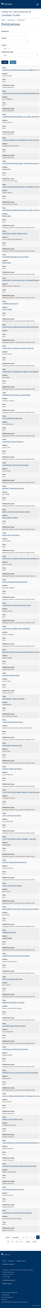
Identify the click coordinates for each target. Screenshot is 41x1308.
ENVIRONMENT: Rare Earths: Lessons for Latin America (20, 909)
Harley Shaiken (7, 309)
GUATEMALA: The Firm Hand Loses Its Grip (16, 605)
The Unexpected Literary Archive (13, 1189)
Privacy (3, 1299)
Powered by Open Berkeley (9, 1292)
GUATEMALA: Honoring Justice (12, 745)
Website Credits (7, 1283)
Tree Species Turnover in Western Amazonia (17, 1213)
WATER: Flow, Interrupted (10, 535)
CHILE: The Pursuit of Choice (11, 815)
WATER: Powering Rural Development (14, 582)
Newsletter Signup (8, 1264)
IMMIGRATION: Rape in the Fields (13, 1002)
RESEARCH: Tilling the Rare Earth (13, 488)
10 (8, 1241)
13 (22, 1241)
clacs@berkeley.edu (8, 1280)
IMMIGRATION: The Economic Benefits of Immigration (20, 1072)
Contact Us (11, 1261)
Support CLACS (21, 1261)
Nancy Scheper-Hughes (10, 517)
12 (17, 1241)
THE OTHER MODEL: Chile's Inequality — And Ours (19, 839)
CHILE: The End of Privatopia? (12, 886)
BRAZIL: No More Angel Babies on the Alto (16, 512)
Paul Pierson (6, 169)
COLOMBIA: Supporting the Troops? (14, 1026)
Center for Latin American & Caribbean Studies (16, 13)
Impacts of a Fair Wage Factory (12, 1119)
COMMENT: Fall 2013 (9, 932)
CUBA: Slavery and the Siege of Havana (15, 1049)
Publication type (7, 52)
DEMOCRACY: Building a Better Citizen (14, 233)
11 (13, 1241)
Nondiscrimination (7, 1297)
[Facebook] (3, 1257)
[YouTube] (10, 1257)
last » (35, 1241)
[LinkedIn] (7, 1257)
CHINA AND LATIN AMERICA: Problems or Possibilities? (20, 371)
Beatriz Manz (6, 216)
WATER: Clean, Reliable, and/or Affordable (16, 628)
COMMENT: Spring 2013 (10, 303)
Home (3, 20)
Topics (3, 45)
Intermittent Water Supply (11, 675)
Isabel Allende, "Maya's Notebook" (13, 699)
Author (3, 38)
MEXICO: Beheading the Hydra (12, 979)
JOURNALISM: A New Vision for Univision (15, 465)
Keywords (5, 31)
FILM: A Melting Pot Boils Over (12, 418)
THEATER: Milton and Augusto (12, 769)
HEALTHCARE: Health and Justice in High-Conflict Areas (20, 327)
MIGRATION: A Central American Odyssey (16, 956)
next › (29, 1241)
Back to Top (36, 1305)
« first (8, 1237)
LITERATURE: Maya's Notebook (12, 442)
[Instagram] (14, 1257)
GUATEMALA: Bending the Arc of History (15, 257)
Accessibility (5, 1295)
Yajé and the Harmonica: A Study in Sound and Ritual (19, 1166)
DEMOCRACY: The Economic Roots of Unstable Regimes (20, 280)
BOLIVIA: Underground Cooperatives (14, 862)
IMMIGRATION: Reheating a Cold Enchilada (16, 395)
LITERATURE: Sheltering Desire (12, 722)
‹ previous (16, 1237)
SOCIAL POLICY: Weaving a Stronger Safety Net (18, 348)
